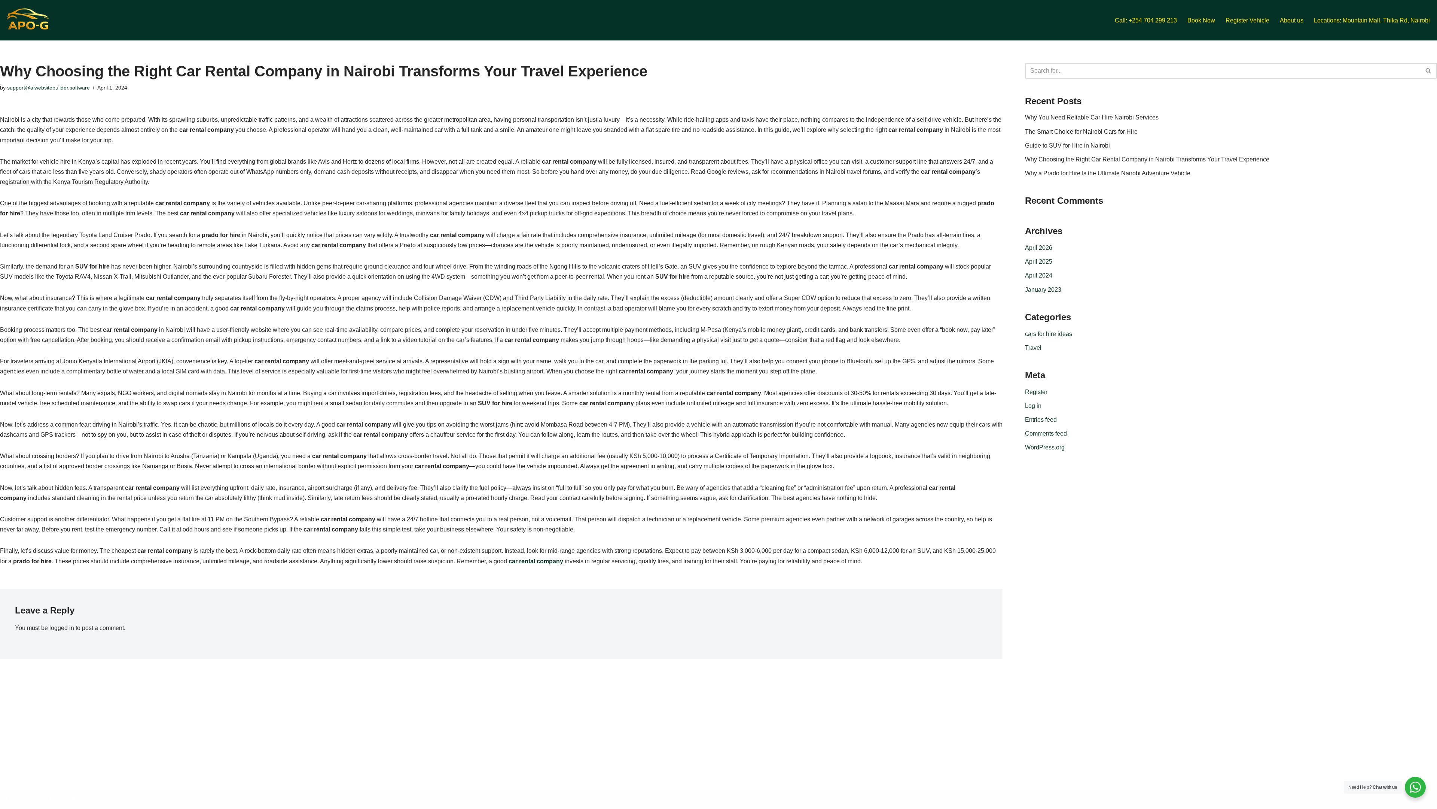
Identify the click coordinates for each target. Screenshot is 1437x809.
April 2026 (1038, 248)
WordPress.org (1045, 447)
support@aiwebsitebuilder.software (48, 88)
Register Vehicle (1247, 20)
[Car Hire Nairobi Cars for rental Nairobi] (28, 20)
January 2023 (1043, 290)
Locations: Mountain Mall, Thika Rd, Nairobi (1372, 20)
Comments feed (1046, 433)
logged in (61, 628)
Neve (13, 799)
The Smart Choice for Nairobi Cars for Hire (1081, 131)
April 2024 (1038, 275)
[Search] (1428, 71)
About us (1291, 20)
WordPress (72, 799)
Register (1036, 392)
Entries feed (1041, 419)
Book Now (1201, 20)
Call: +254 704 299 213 (1146, 20)
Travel (1033, 348)
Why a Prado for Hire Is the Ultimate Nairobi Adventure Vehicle (1107, 173)
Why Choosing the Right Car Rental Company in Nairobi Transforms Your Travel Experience (1147, 159)
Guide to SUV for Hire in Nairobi (1067, 145)
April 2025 (1038, 261)
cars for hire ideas (1048, 334)
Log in (1033, 406)
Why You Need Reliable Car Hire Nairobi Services (1092, 117)
